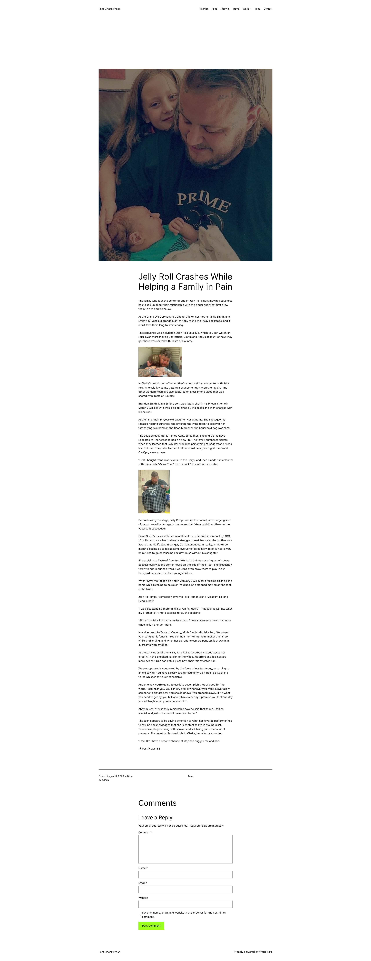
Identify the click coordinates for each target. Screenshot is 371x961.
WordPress (265, 951)
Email (142, 882)
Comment (145, 832)
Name (143, 868)
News (130, 776)
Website (143, 897)
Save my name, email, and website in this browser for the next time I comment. (184, 914)
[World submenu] (250, 9)
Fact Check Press (109, 8)
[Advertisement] (185, 48)
